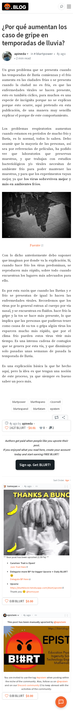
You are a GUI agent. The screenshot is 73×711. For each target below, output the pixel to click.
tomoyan (12, 486)
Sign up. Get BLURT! (35, 464)
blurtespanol (20, 409)
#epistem (41, 677)
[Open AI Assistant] (61, 702)
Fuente (35, 245)
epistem (55, 409)
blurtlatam (39, 409)
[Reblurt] (56, 417)
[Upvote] (7, 428)
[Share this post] (63, 417)
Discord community (28, 685)
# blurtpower (43, 54)
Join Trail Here (18, 566)
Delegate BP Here (19, 579)
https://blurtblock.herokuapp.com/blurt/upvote (36, 587)
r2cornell (55, 402)
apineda (20, 54)
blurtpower (19, 402)
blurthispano (38, 402)
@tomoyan (32, 591)
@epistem (60, 622)
